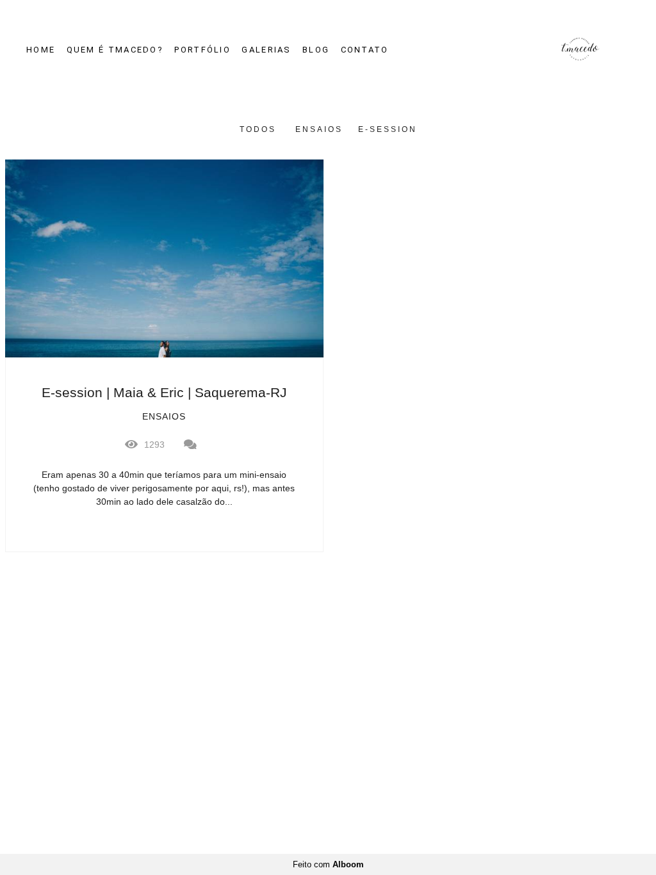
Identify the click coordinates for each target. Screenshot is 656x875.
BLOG (315, 49)
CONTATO (365, 49)
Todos (258, 129)
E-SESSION (387, 129)
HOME (40, 49)
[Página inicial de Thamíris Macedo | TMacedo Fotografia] (567, 49)
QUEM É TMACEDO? (115, 49)
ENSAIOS (319, 129)
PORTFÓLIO (202, 49)
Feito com (328, 864)
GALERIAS (266, 49)
